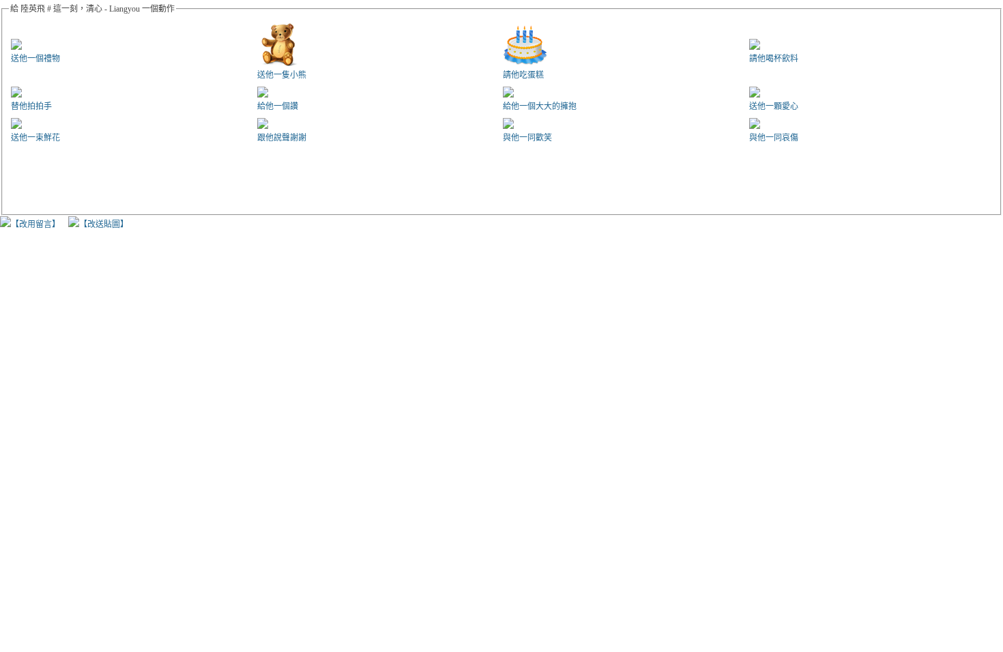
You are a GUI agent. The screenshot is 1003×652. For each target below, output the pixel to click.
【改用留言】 (35, 224)
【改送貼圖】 (103, 224)
